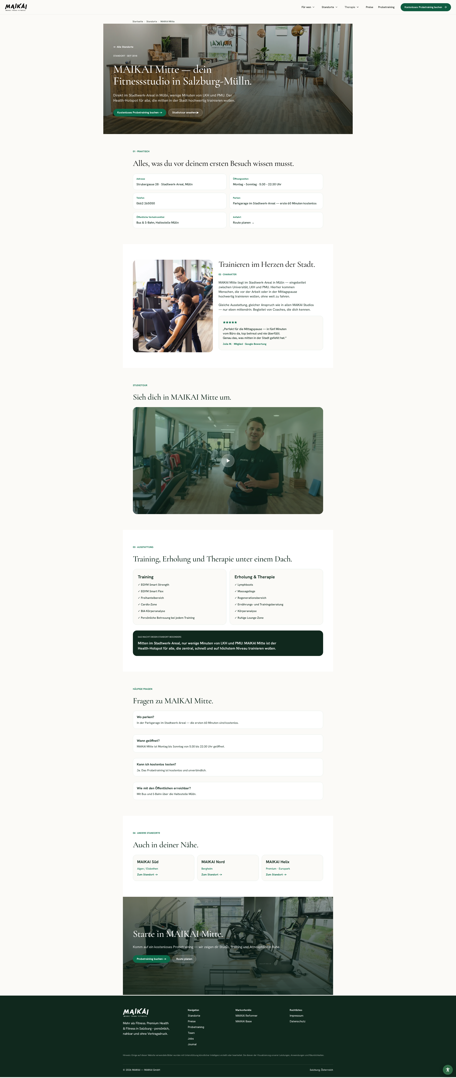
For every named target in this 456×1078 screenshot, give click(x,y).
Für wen (306, 7)
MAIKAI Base (243, 1021)
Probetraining (386, 7)
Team (191, 1033)
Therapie (350, 7)
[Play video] (228, 460)
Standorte (328, 7)
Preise (369, 7)
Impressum (296, 1015)
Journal (192, 1044)
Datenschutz (297, 1021)
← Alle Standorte (123, 46)
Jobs (191, 1038)
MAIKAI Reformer (246, 1015)
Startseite (138, 21)
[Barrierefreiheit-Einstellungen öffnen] (448, 1070)
